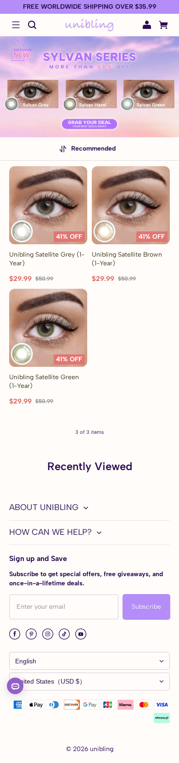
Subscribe (146, 607)
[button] (15, 24)
